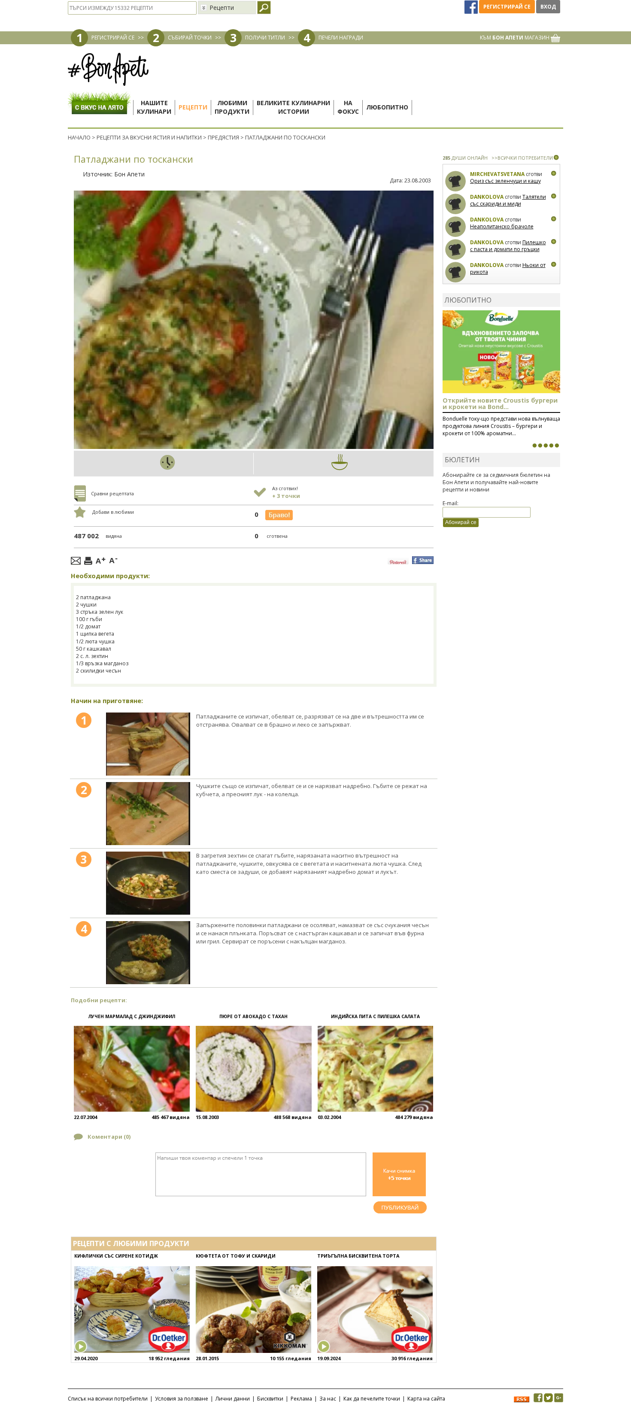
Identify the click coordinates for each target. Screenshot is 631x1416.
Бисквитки (270, 1398)
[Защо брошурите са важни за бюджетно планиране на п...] (557, 445)
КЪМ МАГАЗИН (515, 37)
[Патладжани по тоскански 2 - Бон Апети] (148, 813)
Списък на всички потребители (108, 1398)
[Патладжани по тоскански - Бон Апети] (148, 744)
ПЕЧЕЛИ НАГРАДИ (341, 37)
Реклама (301, 1398)
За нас (327, 1398)
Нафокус (348, 107)
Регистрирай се (507, 6)
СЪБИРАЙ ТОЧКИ (190, 37)
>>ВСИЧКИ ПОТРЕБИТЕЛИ (522, 158)
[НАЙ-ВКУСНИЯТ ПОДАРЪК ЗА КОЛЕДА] (545, 445)
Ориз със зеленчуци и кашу (505, 181)
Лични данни (232, 1398)
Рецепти (193, 107)
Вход (548, 6)
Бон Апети (129, 174)
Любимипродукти (232, 107)
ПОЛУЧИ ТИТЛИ (265, 37)
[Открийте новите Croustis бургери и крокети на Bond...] (540, 445)
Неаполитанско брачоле (502, 226)
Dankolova (487, 196)
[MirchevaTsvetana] (455, 181)
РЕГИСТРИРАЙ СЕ (112, 37)
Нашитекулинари (154, 107)
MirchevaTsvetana (497, 174)
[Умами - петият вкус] (551, 445)
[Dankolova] (455, 204)
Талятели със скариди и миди (508, 200)
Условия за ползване (181, 1398)
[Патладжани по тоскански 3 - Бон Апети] (148, 883)
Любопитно (387, 107)
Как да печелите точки (371, 1398)
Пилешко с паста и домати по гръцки (508, 246)
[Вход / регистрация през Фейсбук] (471, 6)
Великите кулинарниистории (293, 107)
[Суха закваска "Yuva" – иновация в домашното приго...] (534, 445)
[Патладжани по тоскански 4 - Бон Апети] (148, 952)
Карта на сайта (426, 1398)
